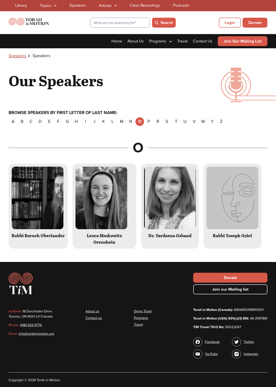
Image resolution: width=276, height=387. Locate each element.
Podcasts (181, 5)
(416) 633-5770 (31, 325)
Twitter (249, 342)
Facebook (212, 342)
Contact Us (202, 41)
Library (21, 5)
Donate (255, 22)
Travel (182, 41)
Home (116, 41)
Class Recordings (145, 5)
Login (230, 22)
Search (167, 22)
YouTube (211, 354)
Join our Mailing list (230, 289)
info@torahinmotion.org (36, 334)
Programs (158, 41)
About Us (135, 41)
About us (92, 311)
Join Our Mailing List (243, 41)
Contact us (94, 318)
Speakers (77, 5)
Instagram (251, 354)
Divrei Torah (143, 311)
